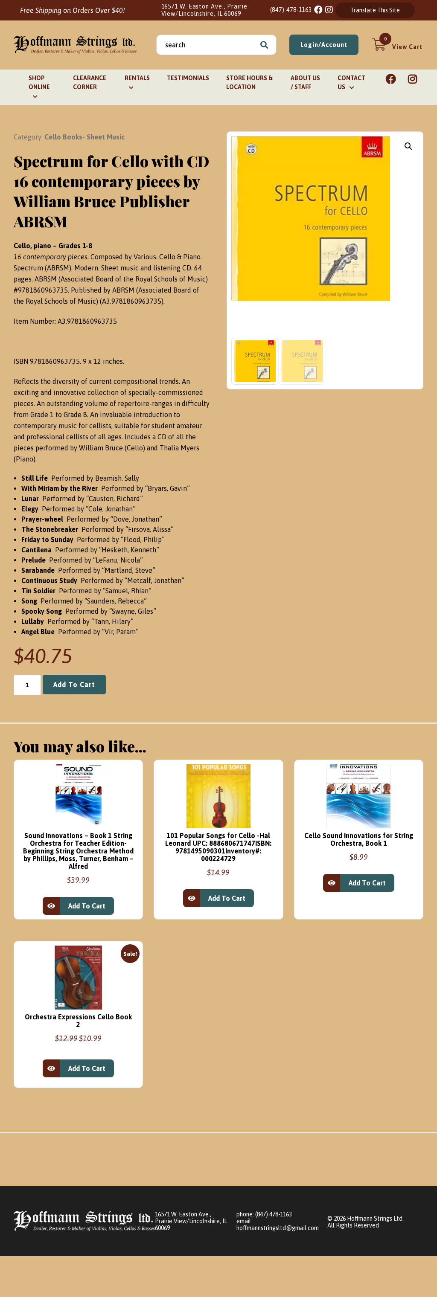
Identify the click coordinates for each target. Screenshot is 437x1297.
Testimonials (188, 78)
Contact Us (351, 82)
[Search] (264, 45)
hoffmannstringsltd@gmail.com (277, 1227)
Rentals (137, 78)
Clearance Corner (89, 82)
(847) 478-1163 (291, 9)
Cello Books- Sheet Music (84, 137)
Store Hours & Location (249, 82)
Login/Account (323, 44)
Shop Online (39, 82)
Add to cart (74, 684)
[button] (408, 146)
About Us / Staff (305, 82)
